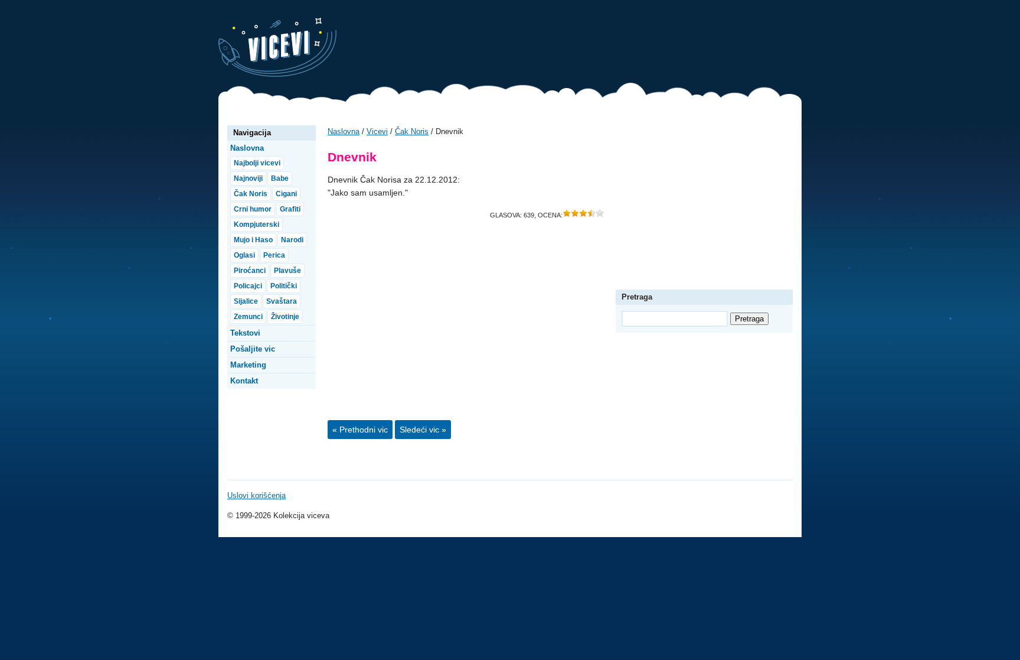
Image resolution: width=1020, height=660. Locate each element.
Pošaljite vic (252, 348)
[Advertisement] (587, 44)
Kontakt (244, 380)
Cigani (286, 194)
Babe (280, 178)
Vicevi (277, 47)
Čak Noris (412, 131)
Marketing (248, 364)
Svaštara (281, 301)
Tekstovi (245, 333)
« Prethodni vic (360, 429)
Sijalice (246, 301)
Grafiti (290, 209)
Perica (274, 255)
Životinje (285, 317)
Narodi (292, 240)
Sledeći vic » (423, 429)
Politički (283, 286)
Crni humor (253, 209)
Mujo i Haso (253, 240)
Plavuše (287, 270)
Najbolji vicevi (257, 163)
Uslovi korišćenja (256, 495)
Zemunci (248, 317)
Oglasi (244, 255)
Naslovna (343, 131)
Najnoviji (248, 178)
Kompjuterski (256, 224)
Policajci (248, 286)
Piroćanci (250, 270)
